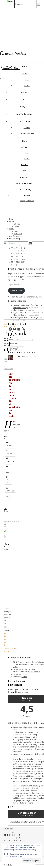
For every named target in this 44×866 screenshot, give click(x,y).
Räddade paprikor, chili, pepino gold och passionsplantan (28, 779)
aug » (16, 264)
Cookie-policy (17, 856)
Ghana (26, 80)
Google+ (24, 106)
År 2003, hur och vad (27, 356)
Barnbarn (18, 233)
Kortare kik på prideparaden (25, 727)
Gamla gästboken (27, 133)
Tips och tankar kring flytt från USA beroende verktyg (27, 306)
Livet (9, 521)
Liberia (27, 86)
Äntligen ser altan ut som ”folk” (26, 754)
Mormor (17, 231)
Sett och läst (5, 323)
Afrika (24, 73)
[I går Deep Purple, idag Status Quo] (8, 534)
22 (19, 259)
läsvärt (6, 521)
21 (17, 259)
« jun (10, 264)
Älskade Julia (18, 310)
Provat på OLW (28, 669)
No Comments (8, 367)
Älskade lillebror (19, 315)
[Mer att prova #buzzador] (8, 539)
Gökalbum (38, 723)
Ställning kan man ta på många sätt (27, 317)
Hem (24, 66)
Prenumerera (16, 290)
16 (22, 256)
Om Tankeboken (24, 114)
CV (24, 99)
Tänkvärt (12, 326)
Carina (24, 92)
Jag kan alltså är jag (21, 312)
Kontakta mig (24, 121)
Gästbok (27, 128)
